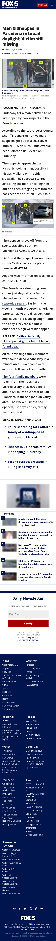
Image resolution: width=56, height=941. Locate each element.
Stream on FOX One (9, 843)
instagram (30, 908)
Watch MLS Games (11, 893)
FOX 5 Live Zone (10, 811)
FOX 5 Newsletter (34, 806)
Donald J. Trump (33, 738)
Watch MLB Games (11, 859)
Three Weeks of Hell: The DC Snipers (11, 819)
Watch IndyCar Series (9, 870)
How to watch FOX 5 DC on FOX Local (11, 762)
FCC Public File (32, 820)
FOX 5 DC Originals (8, 781)
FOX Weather (32, 684)
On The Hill (7, 804)
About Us (32, 780)
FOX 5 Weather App (35, 681)
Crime (5, 684)
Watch (6, 746)
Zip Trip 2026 (32, 767)
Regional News (8, 718)
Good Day (32, 746)
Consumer (7, 695)
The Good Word (9, 814)
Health (5, 698)
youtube (14, 908)
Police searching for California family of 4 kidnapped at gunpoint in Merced (30, 432)
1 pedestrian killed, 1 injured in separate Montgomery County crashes (35, 577)
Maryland (6, 671)
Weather (31, 660)
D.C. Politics (31, 720)
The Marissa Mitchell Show (8, 789)
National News (9, 681)
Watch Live (42, 5)
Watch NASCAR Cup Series (11, 864)
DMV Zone (7, 793)
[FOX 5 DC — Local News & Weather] (10, 4)
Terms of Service (30, 640)
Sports (5, 688)
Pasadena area (12, 123)
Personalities (32, 803)
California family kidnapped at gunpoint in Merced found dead (26, 341)
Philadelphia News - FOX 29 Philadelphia (11, 731)
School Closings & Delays (34, 676)
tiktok (36, 908)
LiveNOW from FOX (11, 754)
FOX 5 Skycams (33, 668)
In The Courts (8, 807)
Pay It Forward (32, 757)
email (41, 908)
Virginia (5, 668)
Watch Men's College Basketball (10, 876)
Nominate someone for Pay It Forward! (35, 762)
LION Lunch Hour (34, 750)
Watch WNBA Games (8, 888)
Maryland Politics (33, 724)
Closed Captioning (34, 834)
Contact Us (31, 799)
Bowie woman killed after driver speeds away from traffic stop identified (35, 522)
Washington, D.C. (10, 664)
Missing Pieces (9, 824)
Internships (31, 827)
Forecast (30, 664)
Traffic (29, 671)
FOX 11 (26, 50)
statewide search (14, 303)
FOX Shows (7, 757)
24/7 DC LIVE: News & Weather (11, 676)
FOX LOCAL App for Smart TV (35, 795)
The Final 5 (7, 800)
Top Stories (7, 709)
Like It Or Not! (8, 797)
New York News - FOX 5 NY (10, 725)
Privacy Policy (31, 637)
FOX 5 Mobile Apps (34, 810)
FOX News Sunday (10, 705)
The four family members (20, 376)
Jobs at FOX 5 (32, 831)
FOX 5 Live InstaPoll (35, 784)
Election (29, 731)
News (5, 660)
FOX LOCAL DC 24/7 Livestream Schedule (9, 770)
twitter (25, 908)
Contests (30, 817)
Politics (30, 716)
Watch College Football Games (9, 854)
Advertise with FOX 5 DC (34, 789)
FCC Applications (33, 824)
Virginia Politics (32, 727)
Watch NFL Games (11, 849)
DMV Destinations (34, 754)
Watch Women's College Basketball (10, 882)
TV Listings (7, 750)
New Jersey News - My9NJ (11, 738)
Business (6, 691)
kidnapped (10, 118)
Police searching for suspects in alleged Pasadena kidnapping (26, 91)
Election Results (33, 734)
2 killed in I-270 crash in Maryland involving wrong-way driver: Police (35, 564)
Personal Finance (10, 702)
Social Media (31, 813)
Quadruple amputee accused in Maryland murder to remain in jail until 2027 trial (35, 535)
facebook (20, 908)
